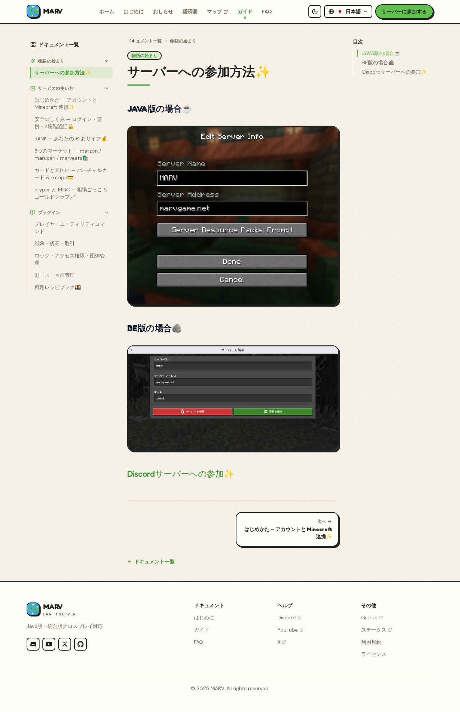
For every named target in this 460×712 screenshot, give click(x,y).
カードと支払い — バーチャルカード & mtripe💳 (70, 174)
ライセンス (373, 654)
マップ (214, 11)
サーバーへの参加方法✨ (62, 72)
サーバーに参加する (404, 11)
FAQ (267, 11)
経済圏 (190, 11)
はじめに (134, 11)
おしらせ (163, 11)
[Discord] (33, 644)
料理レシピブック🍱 (57, 287)
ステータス (373, 630)
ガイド (245, 11)
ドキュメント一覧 (59, 44)
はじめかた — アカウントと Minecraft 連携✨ (65, 103)
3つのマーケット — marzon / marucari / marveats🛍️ (67, 154)
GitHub (369, 617)
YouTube (287, 630)
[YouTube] (48, 644)
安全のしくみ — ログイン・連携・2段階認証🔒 (68, 123)
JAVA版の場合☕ (381, 53)
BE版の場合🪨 (378, 62)
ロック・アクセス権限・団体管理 (69, 259)
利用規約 (371, 642)
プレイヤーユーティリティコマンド (69, 227)
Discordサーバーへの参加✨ (180, 474)
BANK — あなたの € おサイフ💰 (70, 138)
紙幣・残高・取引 (54, 243)
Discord (286, 617)
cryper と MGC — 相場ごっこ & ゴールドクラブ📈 (70, 193)
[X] (64, 644)
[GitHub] (80, 644)
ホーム (106, 11)
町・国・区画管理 (54, 275)
